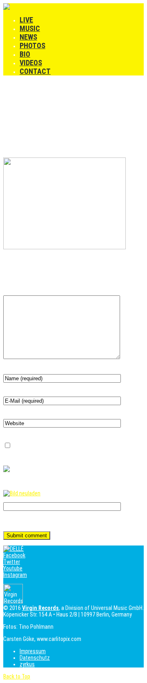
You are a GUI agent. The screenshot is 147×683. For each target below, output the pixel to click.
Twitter (11, 562)
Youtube (12, 568)
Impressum (33, 651)
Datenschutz (35, 657)
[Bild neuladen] (21, 493)
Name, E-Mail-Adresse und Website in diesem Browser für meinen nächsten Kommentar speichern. (70, 449)
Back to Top (16, 676)
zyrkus (27, 664)
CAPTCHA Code (21, 522)
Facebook (14, 555)
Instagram (15, 575)
